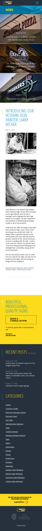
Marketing (9, 466)
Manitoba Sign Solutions (14, 268)
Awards (8, 451)
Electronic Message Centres (16, 412)
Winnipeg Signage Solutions (16, 435)
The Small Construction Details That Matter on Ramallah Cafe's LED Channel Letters (21, 65)
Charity (8, 405)
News (25, 268)
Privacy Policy (21, 525)
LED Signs (9, 420)
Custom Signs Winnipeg (14, 481)
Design (28, 269)
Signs (7, 439)
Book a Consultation (18, 319)
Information (21, 269)
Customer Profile (12, 409)
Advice (14, 269)
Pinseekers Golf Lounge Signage (21, 97)
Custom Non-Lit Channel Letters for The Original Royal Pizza (21, 36)
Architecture (10, 458)
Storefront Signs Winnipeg (15, 478)
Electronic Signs (11, 416)
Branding (9, 462)
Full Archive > (32, 353)
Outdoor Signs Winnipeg (14, 470)
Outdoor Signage (12, 432)
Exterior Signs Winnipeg (14, 474)
